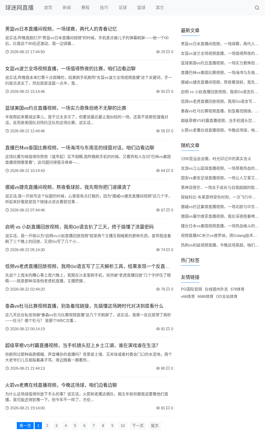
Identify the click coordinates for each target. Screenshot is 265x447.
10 (123, 425)
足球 (123, 7)
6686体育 (205, 296)
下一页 (138, 425)
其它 (160, 7)
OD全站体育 (227, 296)
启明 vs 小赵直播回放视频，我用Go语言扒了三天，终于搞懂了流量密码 (79, 227)
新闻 (67, 7)
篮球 (141, 7)
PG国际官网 (191, 289)
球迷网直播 (19, 7)
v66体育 (188, 296)
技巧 (104, 7)
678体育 (238, 289)
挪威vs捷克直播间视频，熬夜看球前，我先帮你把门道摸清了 (68, 187)
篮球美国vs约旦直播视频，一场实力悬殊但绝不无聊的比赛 (65, 108)
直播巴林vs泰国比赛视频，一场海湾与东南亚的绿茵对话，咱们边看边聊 (79, 147)
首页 (48, 7)
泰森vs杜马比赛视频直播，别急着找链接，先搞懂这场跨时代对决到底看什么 (84, 306)
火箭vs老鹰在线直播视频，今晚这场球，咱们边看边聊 (61, 385)
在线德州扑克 (216, 289)
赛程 (85, 7)
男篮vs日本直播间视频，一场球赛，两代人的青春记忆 (61, 29)
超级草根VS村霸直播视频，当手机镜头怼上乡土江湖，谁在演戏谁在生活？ (82, 345)
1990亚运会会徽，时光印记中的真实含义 (216, 158)
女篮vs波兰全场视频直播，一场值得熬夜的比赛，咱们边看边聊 (70, 68)
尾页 (155, 425)
